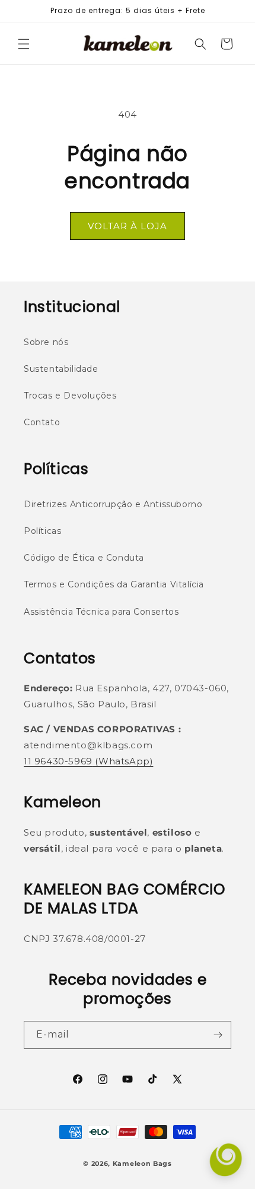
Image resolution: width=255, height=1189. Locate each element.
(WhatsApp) (123, 761)
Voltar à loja (127, 226)
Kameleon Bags (142, 1163)
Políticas (42, 531)
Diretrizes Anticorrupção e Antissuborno (113, 504)
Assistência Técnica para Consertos (101, 611)
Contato (42, 422)
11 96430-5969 (58, 761)
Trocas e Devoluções (70, 395)
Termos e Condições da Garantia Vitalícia (114, 584)
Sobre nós (46, 342)
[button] (24, 44)
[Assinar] (218, 1035)
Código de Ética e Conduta (84, 557)
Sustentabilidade (61, 368)
